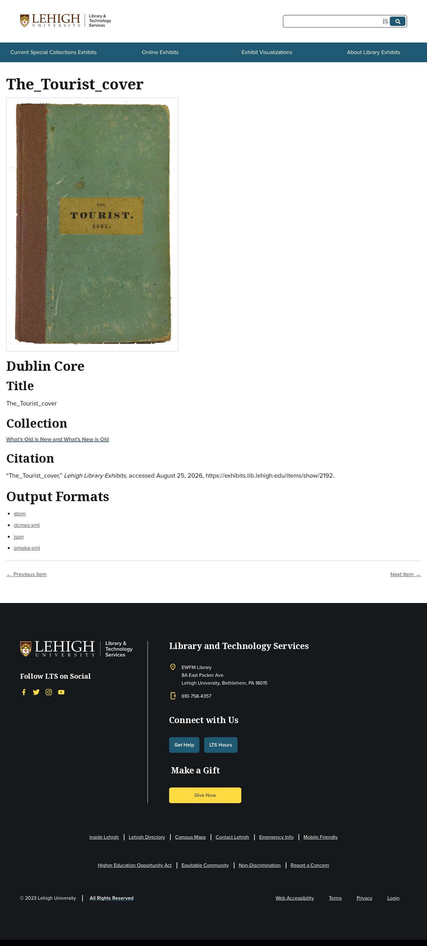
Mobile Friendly (321, 837)
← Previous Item (26, 574)
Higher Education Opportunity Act (135, 865)
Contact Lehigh (232, 837)
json (19, 537)
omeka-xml (27, 548)
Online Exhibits (160, 52)
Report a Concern (310, 865)
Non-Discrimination (260, 865)
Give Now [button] (205, 795)
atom (20, 514)
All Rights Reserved (111, 898)
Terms (335, 898)
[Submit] (397, 21)
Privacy (364, 898)
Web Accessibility (295, 898)
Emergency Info (276, 837)
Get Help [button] (184, 744)
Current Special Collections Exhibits (53, 52)
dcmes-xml (27, 525)
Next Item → (405, 574)
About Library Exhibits (373, 52)
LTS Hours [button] (220, 744)
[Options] (386, 21)
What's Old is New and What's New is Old (57, 439)
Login (393, 898)
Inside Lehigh (104, 837)
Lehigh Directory (147, 837)
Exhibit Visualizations (267, 52)
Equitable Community (205, 865)
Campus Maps (190, 837)
